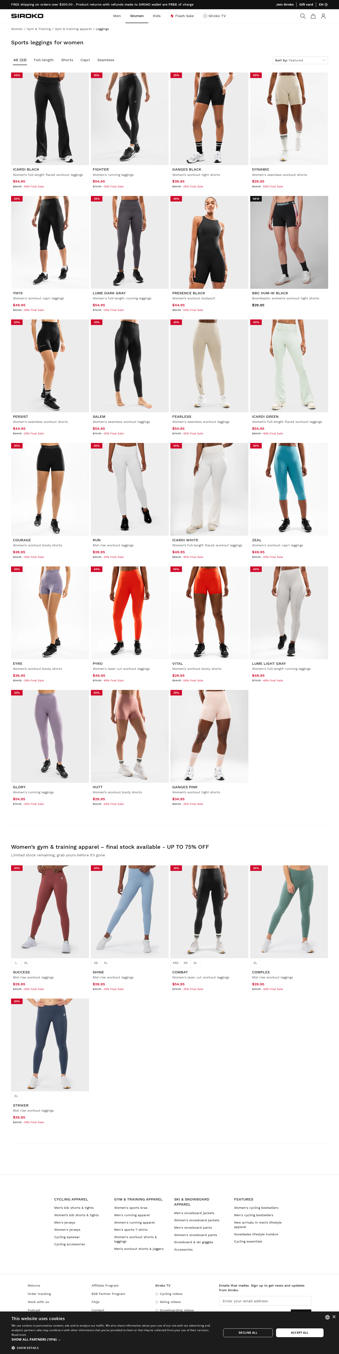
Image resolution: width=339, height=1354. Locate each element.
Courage (22, 540)
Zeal (257, 540)
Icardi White (185, 540)
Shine (98, 972)
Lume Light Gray (269, 663)
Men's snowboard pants (193, 1227)
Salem (99, 416)
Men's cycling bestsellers (253, 1215)
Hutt (98, 787)
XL (26, 963)
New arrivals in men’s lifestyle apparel (258, 1225)
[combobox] (327, 1317)
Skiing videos (170, 1302)
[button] (113, 1339)
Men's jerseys (64, 1222)
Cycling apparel (71, 1199)
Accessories (183, 1249)
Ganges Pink (185, 787)
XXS (175, 963)
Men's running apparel (132, 1215)
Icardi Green (265, 416)
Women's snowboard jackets (196, 1220)
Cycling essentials (248, 1241)
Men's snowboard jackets (194, 1213)
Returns (34, 1285)
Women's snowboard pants (195, 1235)
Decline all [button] (248, 1333)
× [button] (334, 1317)
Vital (177, 663)
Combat (180, 972)
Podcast (34, 1310)
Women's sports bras (130, 1208)
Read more (19, 1335)
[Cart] (313, 16)
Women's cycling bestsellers (256, 1208)
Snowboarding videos (177, 1310)
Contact (98, 1310)
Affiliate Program (105, 1285)
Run (97, 540)
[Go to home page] (27, 16)
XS (96, 963)
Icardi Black (26, 169)
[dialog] (169, 1333)
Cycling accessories (69, 1244)
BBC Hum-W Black (270, 293)
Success (21, 972)
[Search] (303, 16)
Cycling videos (171, 1294)
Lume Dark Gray (109, 293)
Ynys (18, 293)
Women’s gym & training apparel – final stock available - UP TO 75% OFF (110, 847)
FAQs (95, 1302)
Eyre (17, 663)
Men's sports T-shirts (131, 1229)
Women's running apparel (134, 1222)
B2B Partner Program (108, 1294)
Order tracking (39, 1294)
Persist (20, 416)
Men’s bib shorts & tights (74, 1208)
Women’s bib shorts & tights (76, 1215)
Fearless (181, 416)
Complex (261, 972)
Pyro (98, 663)
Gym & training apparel (138, 1199)
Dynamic (260, 169)
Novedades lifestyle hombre (256, 1234)
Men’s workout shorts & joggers (139, 1249)
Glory (19, 787)
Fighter (101, 169)
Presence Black (188, 293)
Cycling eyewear (67, 1237)
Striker (21, 1105)
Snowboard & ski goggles (193, 1242)
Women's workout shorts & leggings (135, 1239)
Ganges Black (186, 169)
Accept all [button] (299, 1333)
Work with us (38, 1302)
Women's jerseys (67, 1229)
